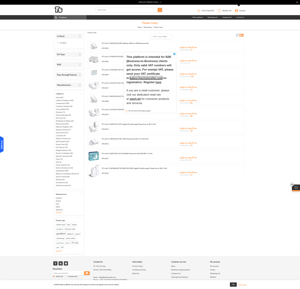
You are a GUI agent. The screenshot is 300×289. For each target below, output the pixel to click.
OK (233, 284)
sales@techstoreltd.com (146, 78)
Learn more (242, 285)
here (158, 82)
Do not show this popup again (140, 111)
